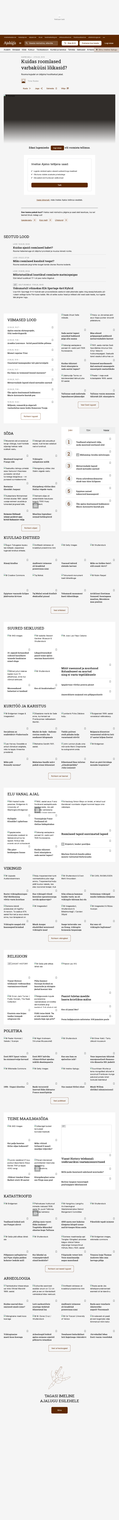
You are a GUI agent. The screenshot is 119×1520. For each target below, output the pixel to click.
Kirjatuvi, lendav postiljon (77, 844)
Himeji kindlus (11, 563)
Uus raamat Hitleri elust (72, 1087)
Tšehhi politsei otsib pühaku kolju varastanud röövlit (70, 734)
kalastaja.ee (22, 37)
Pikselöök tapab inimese (102, 1222)
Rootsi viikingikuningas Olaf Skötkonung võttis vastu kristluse (15, 897)
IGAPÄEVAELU (26, 57)
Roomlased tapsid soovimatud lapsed (84, 834)
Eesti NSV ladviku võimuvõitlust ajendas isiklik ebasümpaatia (43, 1059)
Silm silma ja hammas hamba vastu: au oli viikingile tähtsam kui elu (73, 897)
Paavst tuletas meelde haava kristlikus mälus (76, 997)
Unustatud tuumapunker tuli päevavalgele (27, 363)
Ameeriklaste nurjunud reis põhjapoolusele (81, 694)
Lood (15, 244)
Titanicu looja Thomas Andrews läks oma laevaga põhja (101, 1258)
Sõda (24, 50)
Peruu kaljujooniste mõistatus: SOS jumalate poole (85, 1019)
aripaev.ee (32, 37)
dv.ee (40, 37)
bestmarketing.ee (51, 37)
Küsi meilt (43, 220)
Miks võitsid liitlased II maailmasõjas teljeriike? (43, 1146)
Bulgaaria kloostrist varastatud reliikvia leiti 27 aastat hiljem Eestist (102, 734)
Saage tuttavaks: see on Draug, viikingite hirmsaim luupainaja (71, 927)
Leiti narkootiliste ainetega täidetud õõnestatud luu (41, 1307)
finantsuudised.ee (80, 37)
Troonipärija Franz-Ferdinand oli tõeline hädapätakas (44, 821)
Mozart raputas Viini (17, 353)
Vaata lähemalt (42, 200)
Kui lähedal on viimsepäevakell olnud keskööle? (41, 1258)
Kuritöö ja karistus (58, 50)
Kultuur (31, 50)
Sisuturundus (24, 285)
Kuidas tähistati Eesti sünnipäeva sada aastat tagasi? (70, 366)
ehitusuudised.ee (65, 37)
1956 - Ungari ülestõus (14, 1087)
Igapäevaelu (26, 220)
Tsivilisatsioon (42, 50)
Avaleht (7, 50)
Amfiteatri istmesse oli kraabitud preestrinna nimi (42, 566)
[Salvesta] (52, 327)
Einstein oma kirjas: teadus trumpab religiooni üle (17, 1016)
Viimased (16, 50)
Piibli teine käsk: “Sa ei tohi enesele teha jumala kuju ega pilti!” (44, 1016)
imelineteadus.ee (10, 37)
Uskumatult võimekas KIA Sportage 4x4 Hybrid (43, 288)
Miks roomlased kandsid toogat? (33, 261)
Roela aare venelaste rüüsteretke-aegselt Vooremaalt (100, 1307)
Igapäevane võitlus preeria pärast (77, 684)
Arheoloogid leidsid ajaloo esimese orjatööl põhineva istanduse (44, 1337)
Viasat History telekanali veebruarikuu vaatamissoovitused (18, 984)
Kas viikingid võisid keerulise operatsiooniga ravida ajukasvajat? (44, 897)
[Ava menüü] (20, 43)
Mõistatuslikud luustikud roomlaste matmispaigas (45, 274)
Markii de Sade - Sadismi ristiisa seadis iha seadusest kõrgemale (44, 734)
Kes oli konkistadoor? (44, 688)
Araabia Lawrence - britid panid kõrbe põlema (29, 343)
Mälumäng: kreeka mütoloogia (94, 455)
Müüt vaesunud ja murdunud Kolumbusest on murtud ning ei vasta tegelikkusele (79, 671)
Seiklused (81, 50)
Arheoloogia (92, 50)
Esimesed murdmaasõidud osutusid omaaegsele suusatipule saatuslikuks (102, 366)
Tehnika (71, 50)
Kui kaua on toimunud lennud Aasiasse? (26, 373)
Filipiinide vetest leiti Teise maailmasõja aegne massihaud (72, 1258)
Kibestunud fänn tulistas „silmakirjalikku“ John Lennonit (73, 765)
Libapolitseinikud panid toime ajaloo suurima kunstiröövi (44, 656)
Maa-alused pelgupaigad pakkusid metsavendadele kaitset (101, 336)
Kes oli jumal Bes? (70, 1009)
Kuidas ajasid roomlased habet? (33, 247)
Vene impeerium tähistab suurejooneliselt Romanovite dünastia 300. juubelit (102, 1059)
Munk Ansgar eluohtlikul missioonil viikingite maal (43, 927)
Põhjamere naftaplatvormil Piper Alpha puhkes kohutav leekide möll (15, 1258)
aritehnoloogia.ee (94, 37)
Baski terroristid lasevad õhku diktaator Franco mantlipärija (44, 1090)
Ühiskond (59, 220)
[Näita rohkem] (104, 37)
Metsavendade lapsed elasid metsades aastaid (29, 382)
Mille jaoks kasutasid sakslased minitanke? (82, 1172)
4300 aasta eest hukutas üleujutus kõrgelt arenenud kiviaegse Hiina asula (73, 1225)
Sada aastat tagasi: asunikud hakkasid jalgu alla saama (70, 336)
